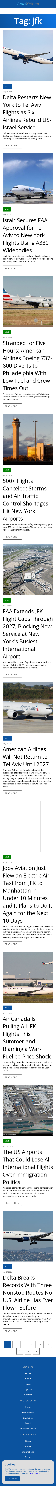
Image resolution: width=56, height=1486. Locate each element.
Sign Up (28, 1389)
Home (28, 1373)
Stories (28, 1457)
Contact (28, 1395)
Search (28, 1423)
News (28, 1441)
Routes (28, 1447)
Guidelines (28, 1418)
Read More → (12, 145)
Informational (28, 1452)
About (28, 1379)
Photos (28, 1407)
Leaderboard (28, 1413)
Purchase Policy (28, 1429)
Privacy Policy (34, 1473)
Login (28, 1384)
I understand (12, 1479)
